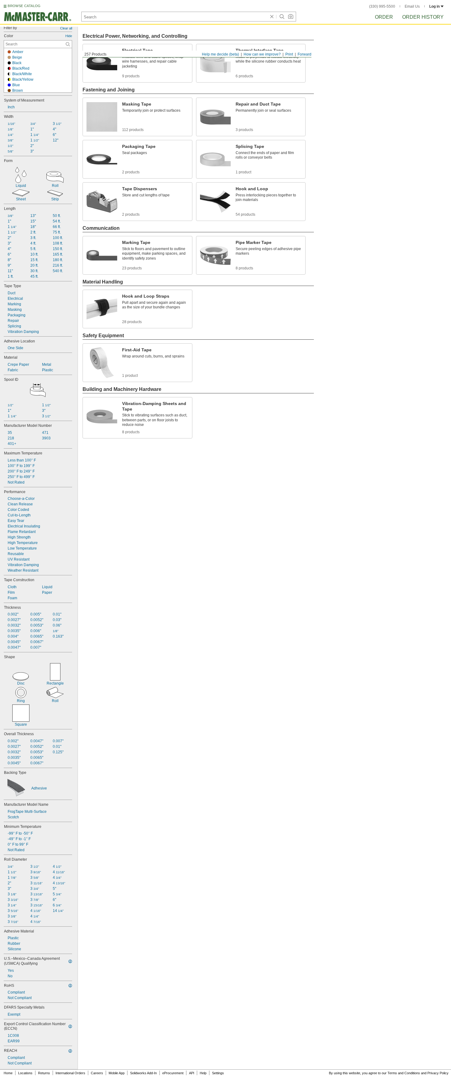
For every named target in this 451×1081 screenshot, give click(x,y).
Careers (97, 1073)
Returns (44, 1073)
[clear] (272, 16)
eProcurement (172, 1073)
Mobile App (117, 1073)
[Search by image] (290, 17)
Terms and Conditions (403, 1073)
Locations (25, 1073)
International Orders (70, 1073)
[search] (68, 44)
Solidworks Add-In (143, 1073)
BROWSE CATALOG (24, 6)
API (191, 1073)
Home (8, 1073)
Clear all (66, 28)
